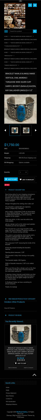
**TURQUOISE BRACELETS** (12, 46)
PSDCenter (20, 417)
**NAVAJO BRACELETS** (10, 65)
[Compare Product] (30, 5)
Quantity (7, 172)
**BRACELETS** (8, 55)
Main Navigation (6, 31)
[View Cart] (35, 5)
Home (6, 36)
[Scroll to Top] (34, 375)
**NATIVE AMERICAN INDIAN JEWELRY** (21, 36)
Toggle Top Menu (20, 1)
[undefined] (20, 123)
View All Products (9, 308)
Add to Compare (28, 367)
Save (8, 185)
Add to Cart (12, 179)
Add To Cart (22, 363)
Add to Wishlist (28, 179)
